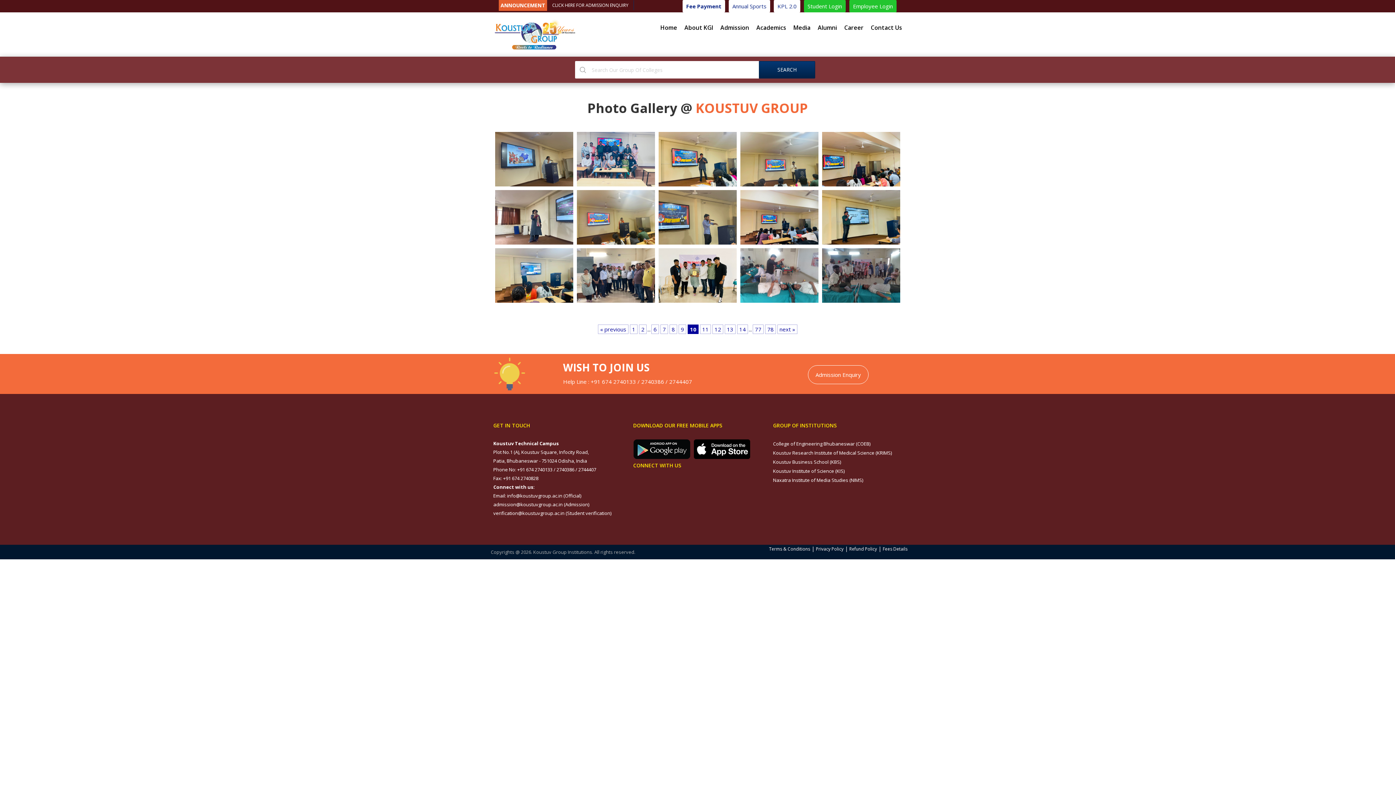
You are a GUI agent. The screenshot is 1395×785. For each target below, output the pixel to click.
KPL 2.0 (787, 6)
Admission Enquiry (838, 374)
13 (730, 329)
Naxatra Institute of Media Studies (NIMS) (818, 480)
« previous (613, 329)
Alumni (827, 28)
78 (770, 329)
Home (668, 28)
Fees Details (895, 549)
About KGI (698, 28)
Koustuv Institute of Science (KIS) (809, 471)
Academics (771, 28)
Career (854, 28)
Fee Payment (703, 6)
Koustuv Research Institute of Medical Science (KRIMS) (832, 453)
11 (705, 329)
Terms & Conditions (789, 549)
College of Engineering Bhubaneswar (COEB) (821, 443)
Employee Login (873, 6)
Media (801, 28)
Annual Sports (749, 6)
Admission (734, 28)
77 (758, 329)
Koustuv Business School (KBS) (807, 462)
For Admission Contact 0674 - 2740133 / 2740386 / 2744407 (613, 5)
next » (787, 329)
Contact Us (886, 28)
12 (718, 329)
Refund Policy (863, 549)
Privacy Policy (830, 549)
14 (742, 329)
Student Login (825, 6)
